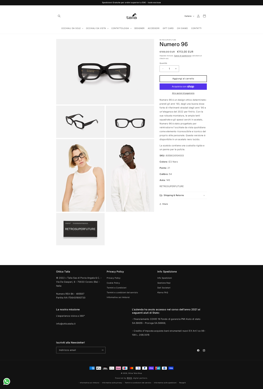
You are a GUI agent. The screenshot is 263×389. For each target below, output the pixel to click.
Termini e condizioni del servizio (122, 292)
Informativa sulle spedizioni (165, 383)
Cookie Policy (113, 283)
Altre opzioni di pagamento (183, 93)
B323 (129, 378)
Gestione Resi (164, 283)
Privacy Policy (113, 278)
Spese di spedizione (182, 56)
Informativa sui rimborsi (118, 297)
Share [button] (165, 204)
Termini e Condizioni (116, 287)
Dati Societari (163, 287)
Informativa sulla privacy (112, 383)
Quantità (163, 63)
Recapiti (182, 383)
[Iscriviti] (102, 350)
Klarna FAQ (162, 292)
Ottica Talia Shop (135, 373)
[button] (59, 16)
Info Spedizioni (164, 278)
